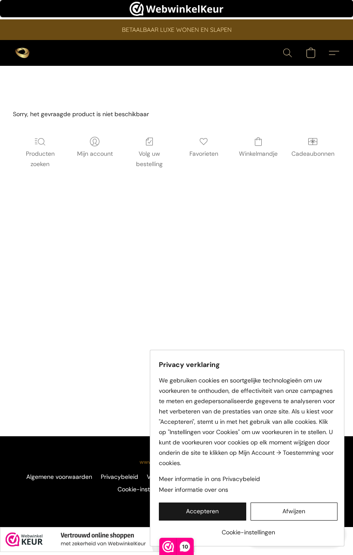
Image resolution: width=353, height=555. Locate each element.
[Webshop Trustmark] (97, 539)
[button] (22, 53)
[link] (248, 529)
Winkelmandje (258, 153)
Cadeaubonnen (312, 153)
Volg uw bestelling (149, 159)
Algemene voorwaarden (59, 477)
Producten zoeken (40, 159)
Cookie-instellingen (144, 489)
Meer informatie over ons (193, 489)
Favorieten (203, 153)
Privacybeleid (119, 477)
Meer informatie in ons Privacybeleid (209, 479)
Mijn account (95, 153)
